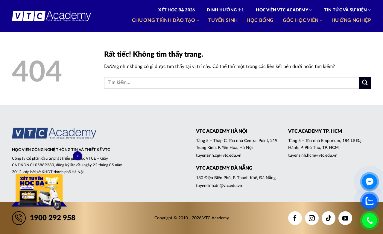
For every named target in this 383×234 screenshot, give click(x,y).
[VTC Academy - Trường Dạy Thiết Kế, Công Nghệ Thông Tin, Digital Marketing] (51, 16)
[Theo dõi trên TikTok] (328, 218)
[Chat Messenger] (369, 181)
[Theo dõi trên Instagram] (312, 218)
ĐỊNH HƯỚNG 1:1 (225, 10)
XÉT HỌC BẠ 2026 (176, 10)
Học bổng (260, 20)
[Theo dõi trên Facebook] (295, 218)
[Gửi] (365, 83)
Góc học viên (301, 20)
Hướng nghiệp (351, 20)
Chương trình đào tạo (163, 20)
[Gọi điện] (369, 220)
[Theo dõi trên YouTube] (345, 218)
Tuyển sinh (223, 20)
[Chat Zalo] (369, 201)
